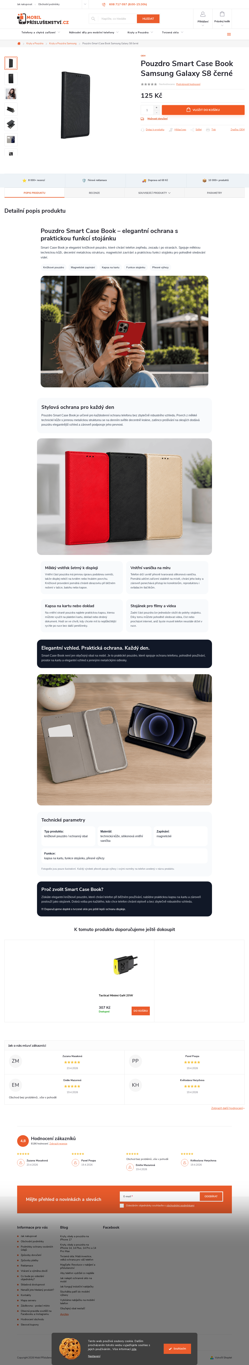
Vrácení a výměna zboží (34, 1271)
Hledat (148, 19)
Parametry (214, 193)
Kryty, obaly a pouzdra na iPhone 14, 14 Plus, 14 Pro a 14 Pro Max (78, 1248)
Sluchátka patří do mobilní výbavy (75, 1293)
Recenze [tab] (94, 193)
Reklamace (27, 1265)
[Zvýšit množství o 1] (156, 107)
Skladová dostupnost (33, 1284)
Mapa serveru (28, 1300)
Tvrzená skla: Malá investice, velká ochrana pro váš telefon (76, 1258)
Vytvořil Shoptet (223, 1357)
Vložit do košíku (206, 110)
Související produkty (152, 193)
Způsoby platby (29, 1260)
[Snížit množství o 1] (156, 112)
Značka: (238, 129)
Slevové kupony (30, 1324)
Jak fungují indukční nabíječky (77, 1286)
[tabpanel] (124, 981)
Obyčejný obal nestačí (72, 1308)
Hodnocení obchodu (32, 1319)
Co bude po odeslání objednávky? (32, 1277)
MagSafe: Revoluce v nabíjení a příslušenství (77, 1266)
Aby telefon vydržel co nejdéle (77, 1273)
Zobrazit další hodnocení (227, 1108)
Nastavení (94, 1356)
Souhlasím (180, 1349)
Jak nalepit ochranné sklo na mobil (76, 1279)
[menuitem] (41, 33)
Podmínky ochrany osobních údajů (37, 1248)
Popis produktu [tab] (34, 193)
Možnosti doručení (157, 118)
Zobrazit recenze (58, 1143)
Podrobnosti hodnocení (188, 84)
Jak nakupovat (24, 4)
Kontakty (26, 1295)
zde (134, 1349)
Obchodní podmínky (49, 4)
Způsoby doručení (31, 1255)
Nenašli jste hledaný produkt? (37, 1290)
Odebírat (211, 1196)
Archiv (64, 1314)
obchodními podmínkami (180, 1205)
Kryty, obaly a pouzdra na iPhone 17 (74, 1238)
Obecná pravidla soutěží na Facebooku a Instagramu (36, 1312)
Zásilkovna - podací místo (35, 1305)
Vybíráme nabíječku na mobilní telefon (77, 1301)
